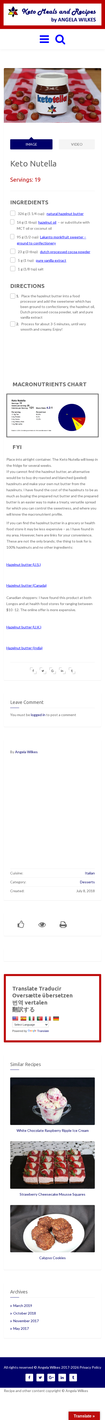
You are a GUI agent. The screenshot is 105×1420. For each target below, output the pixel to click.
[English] (16, 1018)
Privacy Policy (90, 1367)
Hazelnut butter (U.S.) (23, 564)
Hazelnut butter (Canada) (26, 585)
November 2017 (26, 1321)
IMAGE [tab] (31, 144)
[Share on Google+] (52, 671)
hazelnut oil (47, 222)
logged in (38, 715)
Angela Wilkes (26, 752)
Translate (43, 1030)
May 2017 (21, 1328)
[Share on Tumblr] (72, 671)
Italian (90, 873)
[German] (56, 1018)
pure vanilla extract (51, 260)
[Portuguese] (40, 1018)
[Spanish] (24, 1018)
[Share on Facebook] (33, 671)
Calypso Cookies (52, 1258)
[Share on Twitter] (43, 671)
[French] (48, 1018)
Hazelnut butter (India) (24, 648)
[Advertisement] (52, 815)
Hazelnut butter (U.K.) (23, 627)
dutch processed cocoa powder (65, 252)
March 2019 (22, 1305)
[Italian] (32, 1018)
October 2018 (24, 1313)
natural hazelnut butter (65, 213)
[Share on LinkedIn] (62, 671)
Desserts (87, 882)
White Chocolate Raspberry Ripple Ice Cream (53, 1130)
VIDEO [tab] (77, 144)
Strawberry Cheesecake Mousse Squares (52, 1194)
